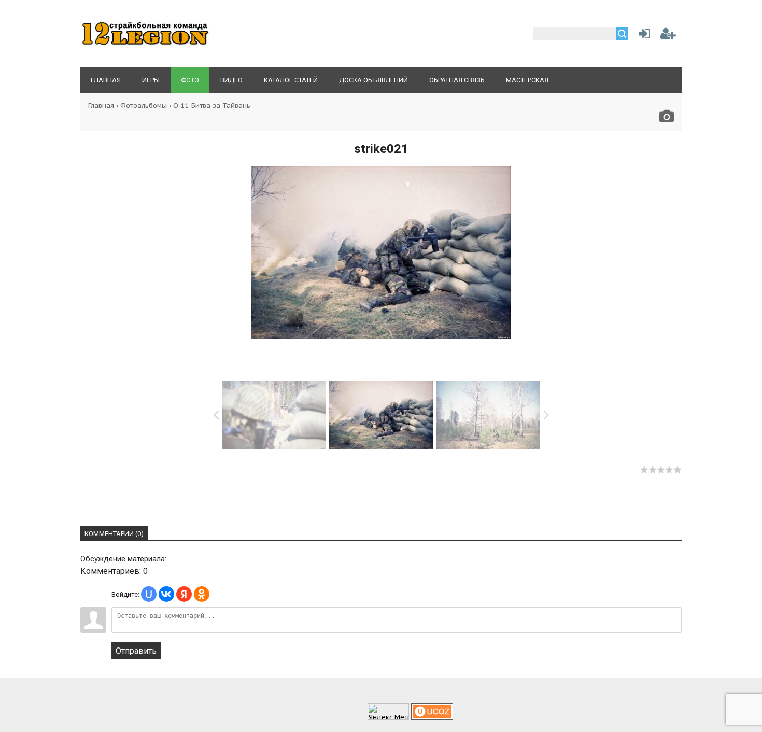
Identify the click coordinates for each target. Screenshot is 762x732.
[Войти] (642, 35)
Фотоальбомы (143, 105)
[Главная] (145, 44)
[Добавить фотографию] (666, 119)
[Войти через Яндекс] (184, 594)
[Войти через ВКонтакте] (166, 594)
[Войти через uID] (149, 594)
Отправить (136, 651)
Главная (101, 105)
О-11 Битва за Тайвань (211, 105)
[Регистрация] (668, 35)
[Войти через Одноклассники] (201, 594)
